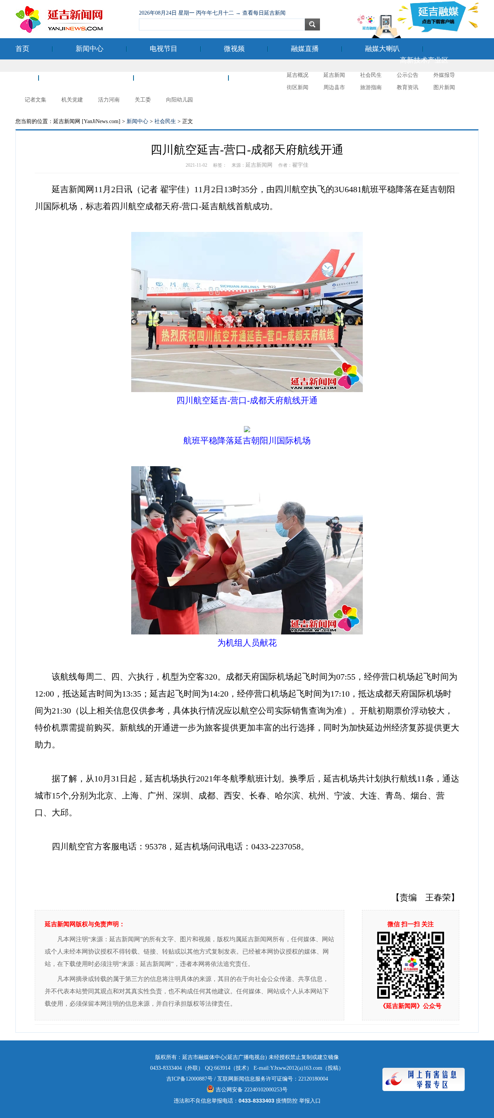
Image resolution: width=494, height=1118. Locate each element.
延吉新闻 (334, 75)
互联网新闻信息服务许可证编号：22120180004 (272, 1079)
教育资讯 (407, 87)
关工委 (143, 100)
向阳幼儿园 (179, 100)
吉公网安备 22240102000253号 (251, 1090)
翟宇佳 (300, 165)
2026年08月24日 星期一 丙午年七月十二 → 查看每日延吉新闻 (212, 13)
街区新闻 (297, 87)
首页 (22, 48)
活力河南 (109, 100)
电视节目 (164, 48)
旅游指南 (371, 87)
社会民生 (371, 75)
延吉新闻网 (258, 165)
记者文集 (35, 100)
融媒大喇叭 (382, 48)
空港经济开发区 (86, 77)
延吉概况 (297, 75)
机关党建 (72, 100)
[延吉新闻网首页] (73, 19)
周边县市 (334, 87)
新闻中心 (89, 48)
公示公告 (407, 75)
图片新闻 (444, 87)
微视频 (234, 48)
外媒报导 (444, 75)
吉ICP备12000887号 (189, 1079)
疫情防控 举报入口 (298, 1101)
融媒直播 (305, 48)
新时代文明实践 (181, 77)
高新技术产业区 (424, 60)
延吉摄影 (265, 77)
